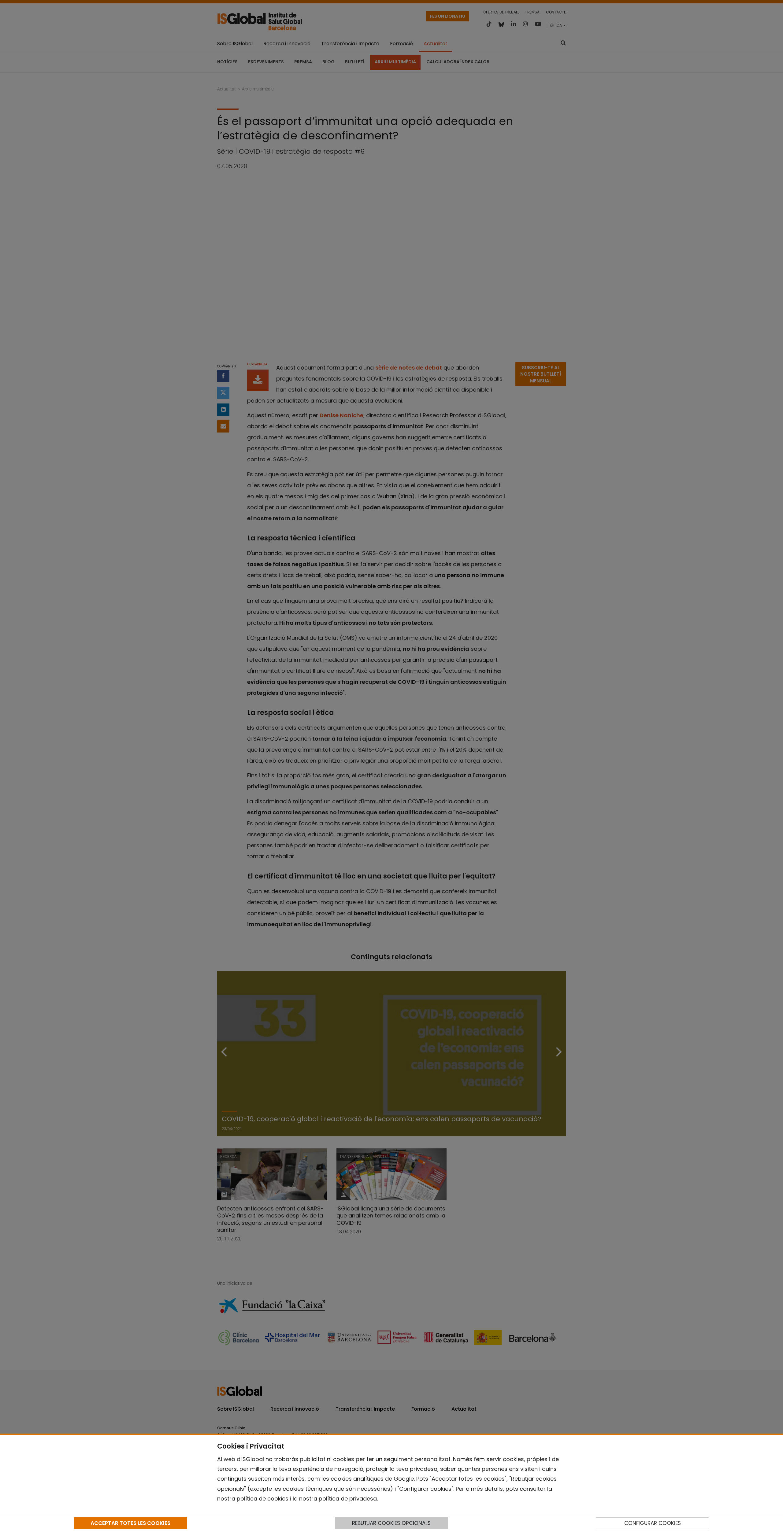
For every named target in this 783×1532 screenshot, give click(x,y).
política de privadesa (348, 1498)
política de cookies (262, 1498)
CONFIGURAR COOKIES (652, 1523)
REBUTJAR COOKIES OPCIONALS (391, 1523)
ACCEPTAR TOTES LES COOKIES (130, 1523)
